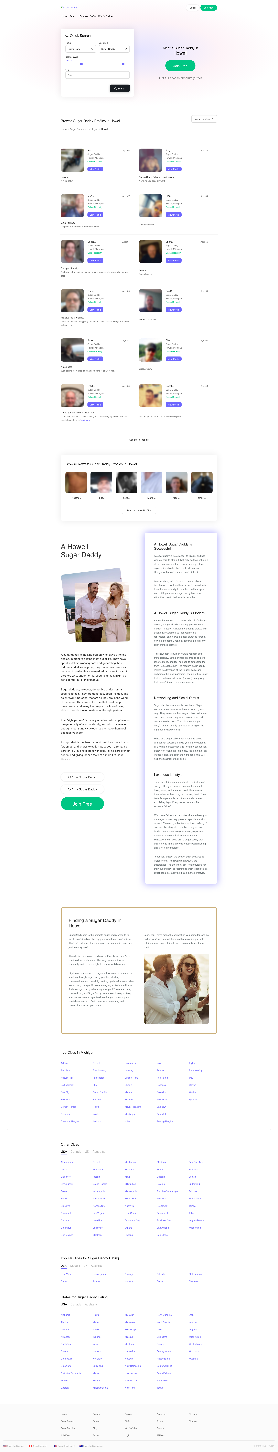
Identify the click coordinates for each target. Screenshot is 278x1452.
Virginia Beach (196, 1220)
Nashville (130, 1205)
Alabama (65, 1314)
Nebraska (130, 1351)
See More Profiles (139, 439)
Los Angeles (99, 1274)
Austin (64, 1169)
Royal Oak (162, 1099)
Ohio (159, 1329)
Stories (96, 1435)
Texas (160, 1387)
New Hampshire (133, 1365)
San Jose (193, 1169)
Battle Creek (67, 1085)
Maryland (97, 1380)
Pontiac (160, 1070)
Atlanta (96, 1281)
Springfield (194, 1184)
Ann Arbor (66, 1070)
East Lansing (99, 1070)
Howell (96, 1106)
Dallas (64, 1281)
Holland (97, 1099)
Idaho (96, 1322)
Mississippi (130, 1329)
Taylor (192, 1063)
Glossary (193, 1413)
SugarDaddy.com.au (93, 1445)
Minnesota (130, 1322)
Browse (83, 16)
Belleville (65, 1099)
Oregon (160, 1344)
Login (193, 7)
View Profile (95, 169)
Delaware (66, 1365)
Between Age (71, 58)
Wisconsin (194, 1351)
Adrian (64, 1063)
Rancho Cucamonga (167, 1191)
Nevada (129, 1358)
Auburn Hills (67, 1077)
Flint (95, 1085)
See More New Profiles (139, 510)
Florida (64, 1380)
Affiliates (161, 1435)
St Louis (193, 1191)
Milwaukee (130, 1184)
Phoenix (129, 1235)
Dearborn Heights (70, 1121)
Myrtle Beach (131, 1198)
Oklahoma (162, 1336)
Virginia (193, 1329)
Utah (191, 1314)
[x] (249, 1446)
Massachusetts (100, 1387)
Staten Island (195, 1198)
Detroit (96, 1063)
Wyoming (193, 1358)
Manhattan (130, 1162)
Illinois (96, 1329)
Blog (95, 1428)
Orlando (161, 1274)
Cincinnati (66, 1213)
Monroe (129, 1099)
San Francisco (196, 1162)
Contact (128, 1413)
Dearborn (66, 1114)
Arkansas (66, 1336)
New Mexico (131, 1380)
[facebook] (245, 1446)
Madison (97, 1235)
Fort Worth (98, 1169)
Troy (191, 1077)
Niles (127, 1121)
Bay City (65, 1092)
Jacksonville (99, 1198)
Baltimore (66, 1176)
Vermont (193, 1322)
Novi (159, 1063)
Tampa (192, 1205)
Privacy (160, 1428)
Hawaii (96, 1314)
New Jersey (131, 1373)
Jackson (97, 1121)
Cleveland (66, 1220)
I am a (68, 42)
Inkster (96, 1114)
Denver (160, 1281)
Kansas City (99, 1205)
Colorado (65, 1351)
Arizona (65, 1329)
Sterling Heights (165, 1121)
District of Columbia (71, 1373)
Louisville (98, 1227)
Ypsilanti (193, 1099)
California (66, 1344)
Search (73, 16)
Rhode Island (163, 1358)
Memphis (129, 1169)
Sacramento (163, 1213)
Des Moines (67, 1235)
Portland (161, 1169)
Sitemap (192, 1421)
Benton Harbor (68, 1106)
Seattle (192, 1176)
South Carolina (164, 1365)
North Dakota (163, 1322)
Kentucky (97, 1358)
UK (87, 1151)
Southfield (162, 1114)
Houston (129, 1281)
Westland (193, 1092)
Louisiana (98, 1365)
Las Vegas (98, 1213)
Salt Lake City (164, 1220)
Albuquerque (67, 1162)
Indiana (96, 1336)
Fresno (96, 1176)
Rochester (162, 1085)
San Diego (162, 1235)
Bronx (64, 1198)
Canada (76, 1151)
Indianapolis (99, 1191)
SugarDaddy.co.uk (66, 1445)
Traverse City (195, 1070)
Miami (128, 1176)
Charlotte (193, 1281)
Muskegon (130, 1114)
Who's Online (105, 16)
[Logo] (69, 8)
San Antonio (163, 1227)
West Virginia (195, 1344)
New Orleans (131, 1213)
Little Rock (98, 1220)
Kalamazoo (131, 1063)
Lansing (129, 1070)
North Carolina (164, 1314)
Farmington (98, 1077)
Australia (99, 1151)
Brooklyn (65, 1205)
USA (64, 1151)
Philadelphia (195, 1274)
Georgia (65, 1387)
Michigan (93, 129)
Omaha (128, 1227)
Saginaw (161, 1106)
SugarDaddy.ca (39, 1445)
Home (64, 16)
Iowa (95, 1344)
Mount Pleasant (133, 1106)
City (67, 69)
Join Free (180, 65)
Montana (129, 1344)
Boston (64, 1191)
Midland (129, 1092)
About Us (161, 1413)
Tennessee (162, 1380)
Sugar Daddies (78, 129)
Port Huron (162, 1077)
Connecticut (67, 1358)
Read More (85, 419)
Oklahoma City (132, 1220)
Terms (160, 1421)
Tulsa (191, 1213)
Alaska (64, 1322)
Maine (96, 1373)
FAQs (93, 16)
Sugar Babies (67, 1421)
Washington (195, 1227)
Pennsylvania (164, 1351)
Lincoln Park (131, 1077)
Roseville (161, 1092)
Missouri (129, 1336)
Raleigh (161, 1184)
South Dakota (164, 1373)
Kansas (97, 1351)
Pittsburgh (162, 1162)
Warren (192, 1085)
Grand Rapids (100, 1092)
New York (66, 1274)
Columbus (66, 1227)
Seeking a (103, 42)
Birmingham (67, 1184)
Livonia (128, 1085)
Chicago (129, 1274)
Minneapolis (131, 1191)
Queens (161, 1176)
